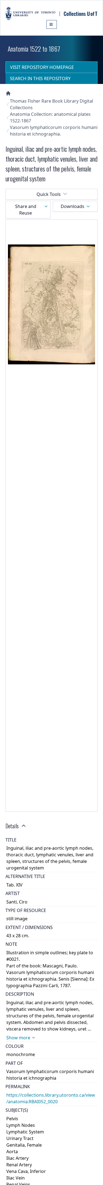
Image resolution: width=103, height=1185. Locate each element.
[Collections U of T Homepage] (8, 93)
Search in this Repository (40, 78)
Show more (18, 1038)
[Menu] (51, 24)
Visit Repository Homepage (42, 67)
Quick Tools (49, 194)
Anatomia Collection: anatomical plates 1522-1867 (50, 117)
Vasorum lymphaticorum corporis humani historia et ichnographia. (54, 130)
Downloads (72, 206)
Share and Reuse (25, 209)
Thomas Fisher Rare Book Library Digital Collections (51, 104)
